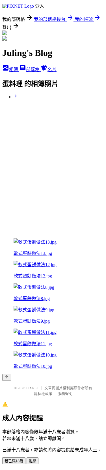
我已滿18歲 (14, 461)
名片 (52, 69)
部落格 (33, 69)
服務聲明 (65, 394)
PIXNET (32, 388)
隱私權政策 (43, 394)
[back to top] (6, 377)
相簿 (14, 69)
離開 (32, 461)
